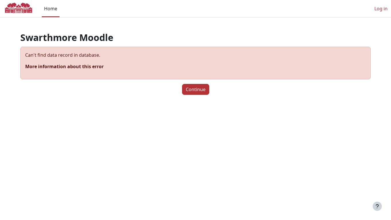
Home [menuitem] (50, 8)
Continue (196, 89)
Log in (381, 8)
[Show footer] (377, 206)
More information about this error (64, 66)
